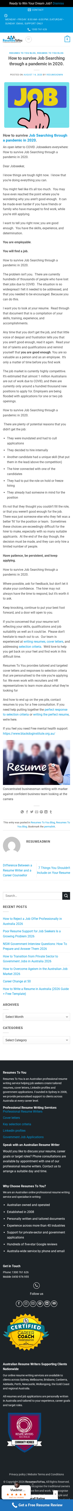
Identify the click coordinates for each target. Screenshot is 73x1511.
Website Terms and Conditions (45, 1474)
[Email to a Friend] (36, 812)
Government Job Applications (23, 1137)
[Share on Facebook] (26, 812)
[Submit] (66, 896)
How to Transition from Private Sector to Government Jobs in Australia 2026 (30, 959)
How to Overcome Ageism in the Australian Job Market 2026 (35, 971)
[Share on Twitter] (31, 812)
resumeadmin (55, 74)
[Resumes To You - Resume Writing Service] (12, 39)
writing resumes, (35, 641)
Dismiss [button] (58, 3)
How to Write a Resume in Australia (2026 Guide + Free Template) (36, 991)
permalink (49, 826)
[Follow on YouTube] (54, 1303)
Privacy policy (17, 1474)
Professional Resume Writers (22, 1111)
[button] (29, 39)
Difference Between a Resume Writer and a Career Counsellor (17, 870)
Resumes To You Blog (22, 53)
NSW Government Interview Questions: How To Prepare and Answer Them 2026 (35, 946)
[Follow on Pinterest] (40, 1303)
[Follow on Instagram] (26, 1303)
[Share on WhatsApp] (22, 812)
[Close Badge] (55, 1494)
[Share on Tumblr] (50, 812)
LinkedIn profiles (14, 1130)
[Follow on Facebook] (19, 1303)
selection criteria (30, 646)
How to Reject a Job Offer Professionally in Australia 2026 (32, 921)
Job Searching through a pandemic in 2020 (35, 137)
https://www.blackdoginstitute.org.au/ (29, 733)
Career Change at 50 (17, 981)
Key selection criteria (17, 1124)
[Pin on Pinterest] (41, 812)
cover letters (55, 641)
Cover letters (11, 1118)
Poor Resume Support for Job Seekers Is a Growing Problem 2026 (32, 933)
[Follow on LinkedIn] (47, 1303)
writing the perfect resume (51, 714)
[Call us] (36, 1285)
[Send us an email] (33, 1303)
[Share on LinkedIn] (45, 812)
